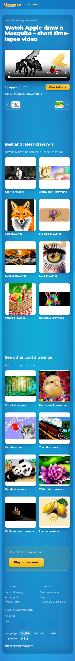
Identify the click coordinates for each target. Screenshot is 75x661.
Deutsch (39, 633)
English (25, 633)
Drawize (9, 20)
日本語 (24, 638)
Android (10, 615)
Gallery (20, 20)
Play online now (26, 562)
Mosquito (31, 20)
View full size (57, 87)
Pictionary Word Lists (53, 601)
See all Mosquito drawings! (22, 93)
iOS (7, 620)
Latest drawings (15, 592)
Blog (42, 597)
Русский (12, 638)
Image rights (13, 601)
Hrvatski (53, 633)
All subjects (12, 597)
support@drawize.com (19, 645)
